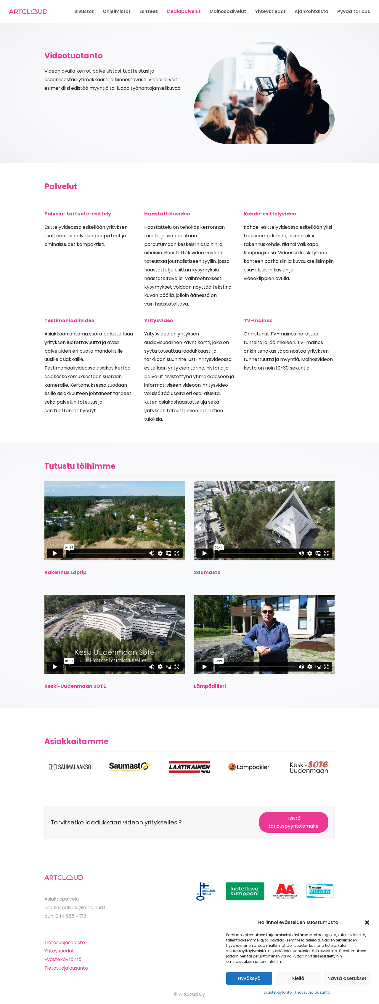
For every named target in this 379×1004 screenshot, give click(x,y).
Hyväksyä (249, 978)
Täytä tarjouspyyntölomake (294, 822)
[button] (367, 922)
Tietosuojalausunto (312, 992)
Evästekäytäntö (278, 992)
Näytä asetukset (347, 978)
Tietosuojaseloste (64, 942)
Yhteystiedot (59, 950)
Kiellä (298, 978)
